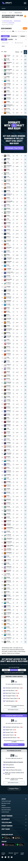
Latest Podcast (5, 812)
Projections (14, 36)
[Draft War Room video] (14, 125)
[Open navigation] (25, 3)
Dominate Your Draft (14, 148)
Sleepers (4, 805)
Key (25, 28)
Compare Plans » (14, 788)
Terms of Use (16, 853)
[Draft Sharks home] (7, 3)
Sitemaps (11, 853)
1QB (4, 39)
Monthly (6, 670)
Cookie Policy (22, 853)
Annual (22, 670)
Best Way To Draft (6, 803)
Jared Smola (11, 22)
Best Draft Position (6, 809)
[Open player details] (13, 56)
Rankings (4, 12)
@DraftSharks (17, 20)
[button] (16, 690)
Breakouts (4, 807)
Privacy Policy (3, 853)
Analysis (23, 36)
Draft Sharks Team (7, 20)
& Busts (8, 807)
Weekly (10, 12)
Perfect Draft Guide (6, 801)
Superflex (10, 39)
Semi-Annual (14, 670)
